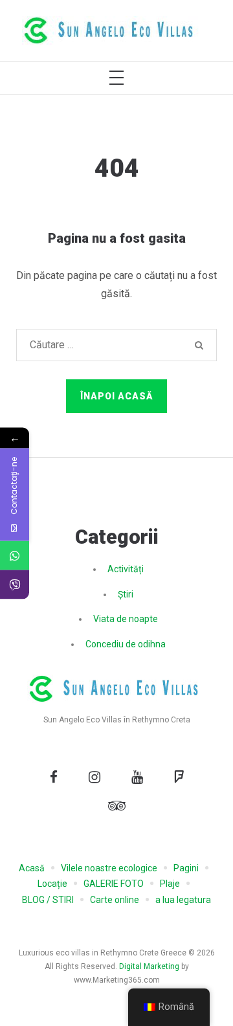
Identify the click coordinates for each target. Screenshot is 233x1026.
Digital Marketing (149, 966)
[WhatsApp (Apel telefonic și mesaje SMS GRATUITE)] (14, 555)
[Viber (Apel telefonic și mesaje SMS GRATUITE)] (14, 584)
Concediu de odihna (125, 644)
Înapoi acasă (116, 396)
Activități (125, 569)
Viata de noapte (125, 619)
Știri (125, 594)
